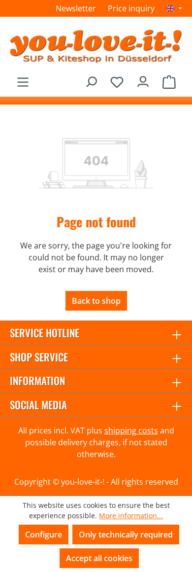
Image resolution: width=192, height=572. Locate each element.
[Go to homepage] (96, 46)
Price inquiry (131, 8)
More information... (131, 515)
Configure (43, 534)
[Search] (91, 79)
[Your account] (143, 79)
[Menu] (23, 79)
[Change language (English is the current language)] (174, 8)
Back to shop (96, 300)
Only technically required (126, 534)
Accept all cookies (99, 558)
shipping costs (131, 430)
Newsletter (76, 8)
